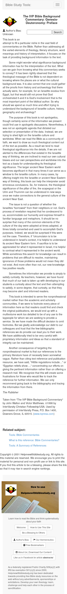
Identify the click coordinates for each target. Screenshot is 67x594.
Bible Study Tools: (18, 4)
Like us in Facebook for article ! (33, 557)
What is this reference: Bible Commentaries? (34, 440)
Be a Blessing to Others (33, 532)
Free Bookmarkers (34, 544)
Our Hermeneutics (44, 539)
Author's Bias (22, 539)
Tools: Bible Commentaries (24, 435)
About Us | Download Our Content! (35, 552)
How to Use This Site (40, 527)
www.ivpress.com (44, 413)
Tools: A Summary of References (27, 445)
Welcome (21, 527)
